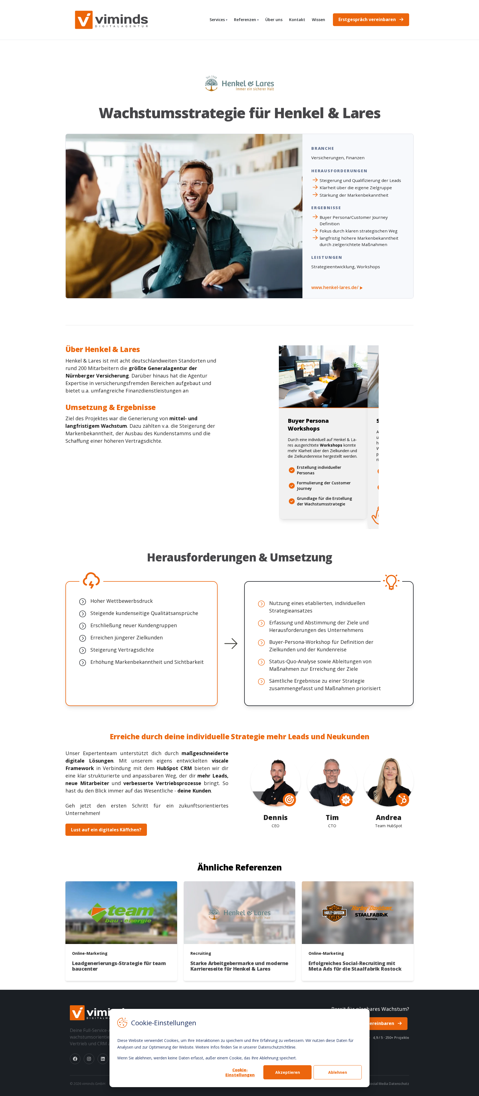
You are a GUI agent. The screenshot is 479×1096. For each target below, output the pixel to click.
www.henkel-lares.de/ (335, 287)
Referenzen (246, 19)
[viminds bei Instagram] (89, 1059)
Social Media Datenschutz (388, 1084)
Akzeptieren (287, 1072)
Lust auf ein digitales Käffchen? (106, 830)
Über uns (273, 19)
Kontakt (297, 19)
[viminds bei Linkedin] (103, 1059)
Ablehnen (337, 1072)
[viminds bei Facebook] (75, 1059)
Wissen (318, 19)
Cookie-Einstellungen (240, 1072)
